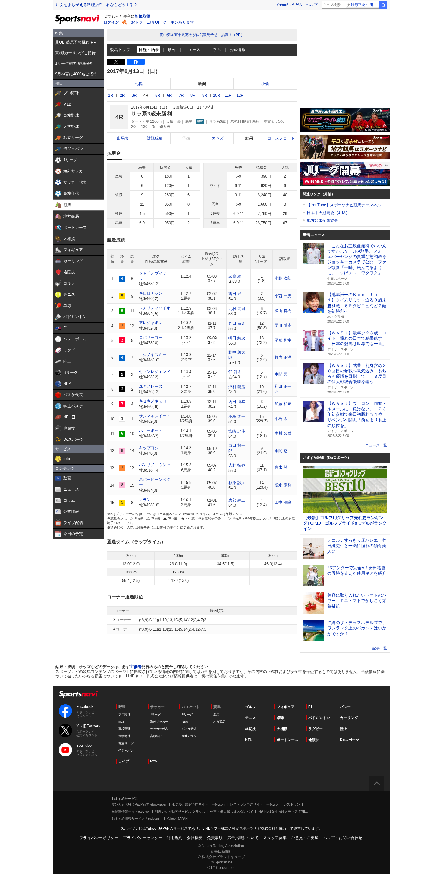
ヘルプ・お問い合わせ (342, 837)
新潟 (202, 83)
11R (228, 95)
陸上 (343, 729)
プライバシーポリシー (98, 837)
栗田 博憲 (283, 325)
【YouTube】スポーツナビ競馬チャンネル (344, 205)
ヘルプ (312, 4)
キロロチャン (150, 293)
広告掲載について (243, 837)
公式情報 (238, 49)
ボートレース (287, 740)
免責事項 (215, 837)
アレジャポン (150, 322)
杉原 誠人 (236, 483)
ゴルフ (250, 707)
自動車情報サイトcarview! (131, 811)
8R (192, 95)
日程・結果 (149, 49)
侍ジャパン (126, 750)
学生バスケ (189, 736)
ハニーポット (150, 430)
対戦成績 (154, 138)
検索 (383, 5)
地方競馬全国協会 (322, 220)
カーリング (349, 718)
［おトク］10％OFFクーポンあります (160, 22)
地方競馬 (219, 721)
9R (204, 95)
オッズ (218, 138)
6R (169, 95)
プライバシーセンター (142, 837)
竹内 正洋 (283, 357)
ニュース (192, 49)
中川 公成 (283, 433)
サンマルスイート (154, 416)
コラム (215, 49)
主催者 (136, 666)
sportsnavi (78, 694)
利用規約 (174, 837)
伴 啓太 (234, 371)
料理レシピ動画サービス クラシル (180, 811)
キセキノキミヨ (152, 401)
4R (145, 95)
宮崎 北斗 (236, 431)
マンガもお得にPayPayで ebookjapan (139, 804)
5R (157, 95)
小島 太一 (236, 416)
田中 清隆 (283, 502)
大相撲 (282, 729)
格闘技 (250, 729)
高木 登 (281, 467)
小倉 (265, 83)
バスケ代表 (189, 728)
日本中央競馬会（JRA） (328, 212)
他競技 (313, 740)
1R (110, 95)
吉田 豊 (234, 294)
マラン (145, 499)
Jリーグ (155, 714)
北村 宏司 (236, 308)
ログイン (111, 22)
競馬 (216, 714)
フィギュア (286, 707)
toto (153, 761)
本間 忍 (281, 374)
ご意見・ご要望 (305, 837)
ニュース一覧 (376, 445)
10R (216, 95)
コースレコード (281, 138)
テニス (250, 718)
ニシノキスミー (152, 354)
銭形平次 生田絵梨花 (365, 5)
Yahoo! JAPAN (289, 4)
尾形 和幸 (283, 340)
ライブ (123, 761)
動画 (172, 49)
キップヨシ (149, 448)
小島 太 (281, 418)
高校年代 (156, 736)
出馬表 (123, 138)
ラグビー (315, 729)
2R (122, 95)
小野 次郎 (283, 278)
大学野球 (124, 736)
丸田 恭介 (236, 323)
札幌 (139, 83)
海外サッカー (159, 721)
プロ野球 (124, 714)
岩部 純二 (236, 500)
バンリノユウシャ (154, 464)
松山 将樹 (283, 310)
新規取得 (142, 16)
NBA (185, 721)
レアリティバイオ (154, 308)
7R (181, 95)
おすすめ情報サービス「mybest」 (137, 818)
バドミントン (319, 718)
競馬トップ (120, 49)
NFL (248, 740)
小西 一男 (283, 296)
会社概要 (195, 837)
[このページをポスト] (116, 62)
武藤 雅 (234, 276)
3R (134, 95)
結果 (249, 138)
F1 (310, 707)
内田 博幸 (236, 401)
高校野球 (124, 728)
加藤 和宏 (283, 404)
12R (240, 95)
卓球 (280, 718)
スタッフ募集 (275, 837)
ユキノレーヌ (150, 386)
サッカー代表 (159, 728)
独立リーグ (126, 743)
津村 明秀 (236, 387)
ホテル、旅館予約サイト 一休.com (198, 804)
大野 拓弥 (236, 465)
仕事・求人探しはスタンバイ (231, 811)
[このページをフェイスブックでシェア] (136, 62)
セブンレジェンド (154, 371)
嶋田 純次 (236, 338)
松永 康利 (283, 485)
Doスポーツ (349, 740)
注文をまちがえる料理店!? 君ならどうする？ (96, 4)
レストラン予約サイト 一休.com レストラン (265, 804)
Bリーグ (187, 714)
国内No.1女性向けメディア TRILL (283, 811)
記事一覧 (379, 648)
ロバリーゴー (150, 337)
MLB (121, 721)
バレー (345, 707)
